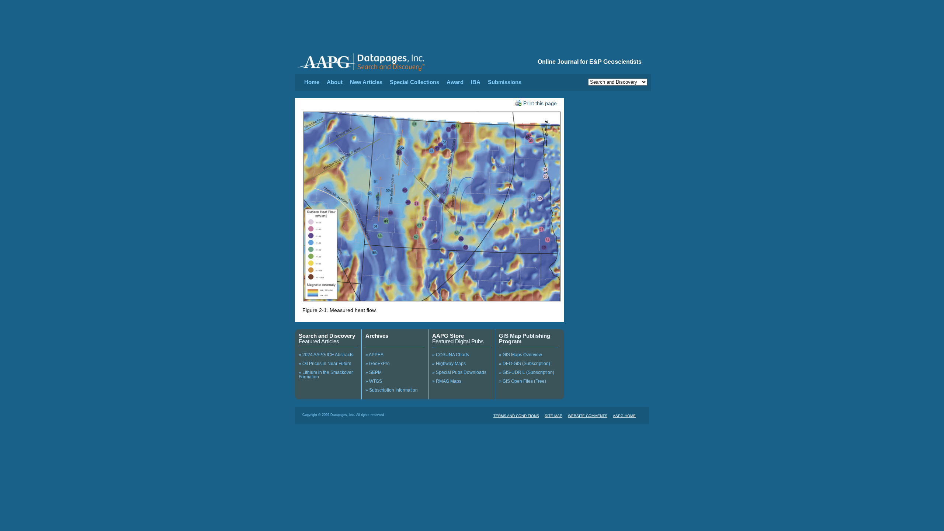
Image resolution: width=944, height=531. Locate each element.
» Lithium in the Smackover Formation (326, 374)
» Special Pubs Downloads (459, 372)
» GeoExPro (377, 363)
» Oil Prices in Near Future (325, 363)
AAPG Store (448, 336)
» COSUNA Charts (450, 354)
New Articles (366, 82)
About (335, 82)
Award (455, 82)
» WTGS (373, 381)
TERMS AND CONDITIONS (516, 416)
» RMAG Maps (446, 381)
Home (311, 82)
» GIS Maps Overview (520, 354)
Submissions (504, 82)
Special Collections (414, 82)
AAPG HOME (624, 416)
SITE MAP (553, 416)
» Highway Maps (449, 363)
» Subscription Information (391, 390)
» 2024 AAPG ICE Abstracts (326, 354)
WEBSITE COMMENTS (587, 416)
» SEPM (373, 372)
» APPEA (374, 354)
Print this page (540, 103)
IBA (475, 82)
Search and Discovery (327, 336)
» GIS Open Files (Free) (522, 381)
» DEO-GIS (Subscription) (524, 363)
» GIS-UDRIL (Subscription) (526, 372)
